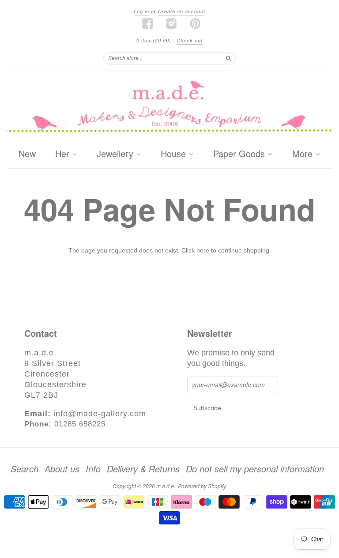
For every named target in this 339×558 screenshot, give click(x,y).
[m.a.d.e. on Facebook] (148, 23)
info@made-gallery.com (99, 413)
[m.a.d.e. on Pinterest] (195, 23)
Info (93, 469)
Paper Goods (240, 154)
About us (62, 469)
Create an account (181, 11)
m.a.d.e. (165, 486)
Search (24, 469)
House (174, 154)
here (202, 250)
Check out (190, 40)
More (303, 154)
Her (63, 154)
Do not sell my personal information (255, 469)
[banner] (169, 108)
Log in (141, 11)
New (27, 153)
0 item (153, 40)
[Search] (228, 58)
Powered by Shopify (202, 486)
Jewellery (116, 154)
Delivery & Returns (143, 469)
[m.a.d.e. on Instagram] (171, 23)
